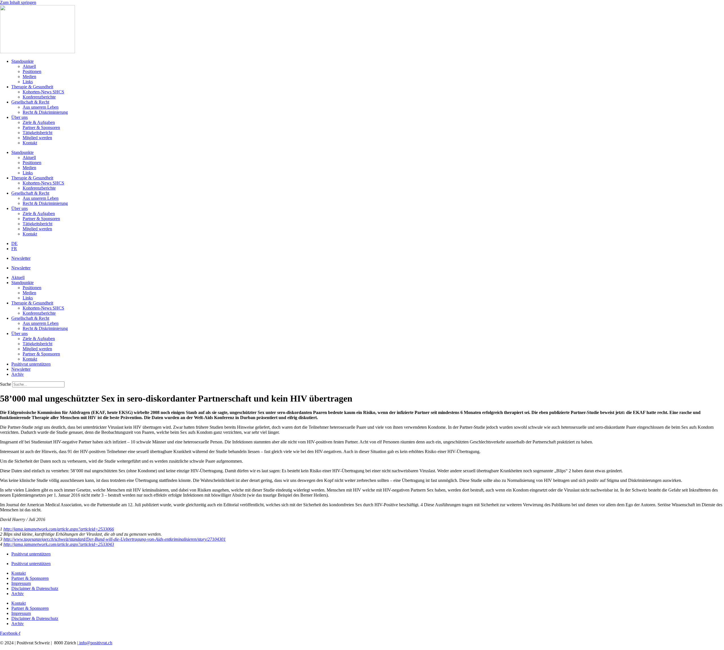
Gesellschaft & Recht (30, 102)
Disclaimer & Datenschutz (34, 588)
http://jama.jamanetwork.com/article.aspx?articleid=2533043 (58, 544)
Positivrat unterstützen (31, 364)
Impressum (21, 583)
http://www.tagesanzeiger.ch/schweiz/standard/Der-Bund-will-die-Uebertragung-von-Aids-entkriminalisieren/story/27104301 (114, 539)
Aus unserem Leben (41, 107)
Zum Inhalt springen (18, 2)
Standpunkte (22, 61)
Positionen (32, 71)
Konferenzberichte (39, 97)
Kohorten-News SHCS (43, 91)
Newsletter (21, 258)
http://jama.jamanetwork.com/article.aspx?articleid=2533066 (58, 529)
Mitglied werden (37, 137)
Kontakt (30, 142)
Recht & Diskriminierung (45, 112)
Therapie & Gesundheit (32, 86)
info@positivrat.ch (95, 642)
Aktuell (29, 66)
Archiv (17, 374)
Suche (5, 384)
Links (28, 81)
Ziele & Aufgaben (39, 122)
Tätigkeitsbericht (37, 132)
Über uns (19, 117)
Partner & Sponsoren (41, 127)
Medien (29, 76)
